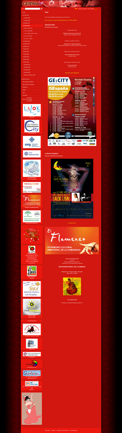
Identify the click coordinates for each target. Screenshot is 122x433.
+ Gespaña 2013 (26, 43)
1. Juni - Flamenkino (28, 30)
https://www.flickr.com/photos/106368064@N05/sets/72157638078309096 (61, 20)
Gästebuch (25, 87)
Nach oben (47, 430)
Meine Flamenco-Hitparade (28, 84)
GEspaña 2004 (27, 67)
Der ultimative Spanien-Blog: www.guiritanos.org (32, 377)
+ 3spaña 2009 (26, 54)
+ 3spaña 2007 (26, 59)
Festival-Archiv (26, 15)
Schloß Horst (32, 349)
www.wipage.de (31, 356)
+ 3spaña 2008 (26, 56)
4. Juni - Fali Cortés (28, 36)
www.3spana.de (73, 430)
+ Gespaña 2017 (26, 23)
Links (24, 92)
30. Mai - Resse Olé (28, 28)
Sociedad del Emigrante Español (32, 335)
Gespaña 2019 (27, 17)
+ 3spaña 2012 (26, 46)
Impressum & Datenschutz (62, 430)
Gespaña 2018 (27, 20)
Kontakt (24, 89)
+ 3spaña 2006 (26, 61)
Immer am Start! (32, 316)
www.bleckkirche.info (31, 367)
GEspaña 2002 (27, 72)
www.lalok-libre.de (72, 223)
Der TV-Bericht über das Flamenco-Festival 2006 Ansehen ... (31, 388)
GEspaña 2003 (27, 69)
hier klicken (29, 100)
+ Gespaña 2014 (26, 41)
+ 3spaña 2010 (26, 51)
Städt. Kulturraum (32, 277)
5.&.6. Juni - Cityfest (28, 38)
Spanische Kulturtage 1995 (29, 74)
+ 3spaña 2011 (26, 49)
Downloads (25, 95)
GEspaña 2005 (27, 64)
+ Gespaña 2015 (26, 25)
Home (24, 12)
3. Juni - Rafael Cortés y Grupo (30, 33)
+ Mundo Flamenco (25, 79)
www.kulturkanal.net (32, 320)
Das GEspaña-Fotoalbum (28, 81)
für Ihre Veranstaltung (31, 178)
